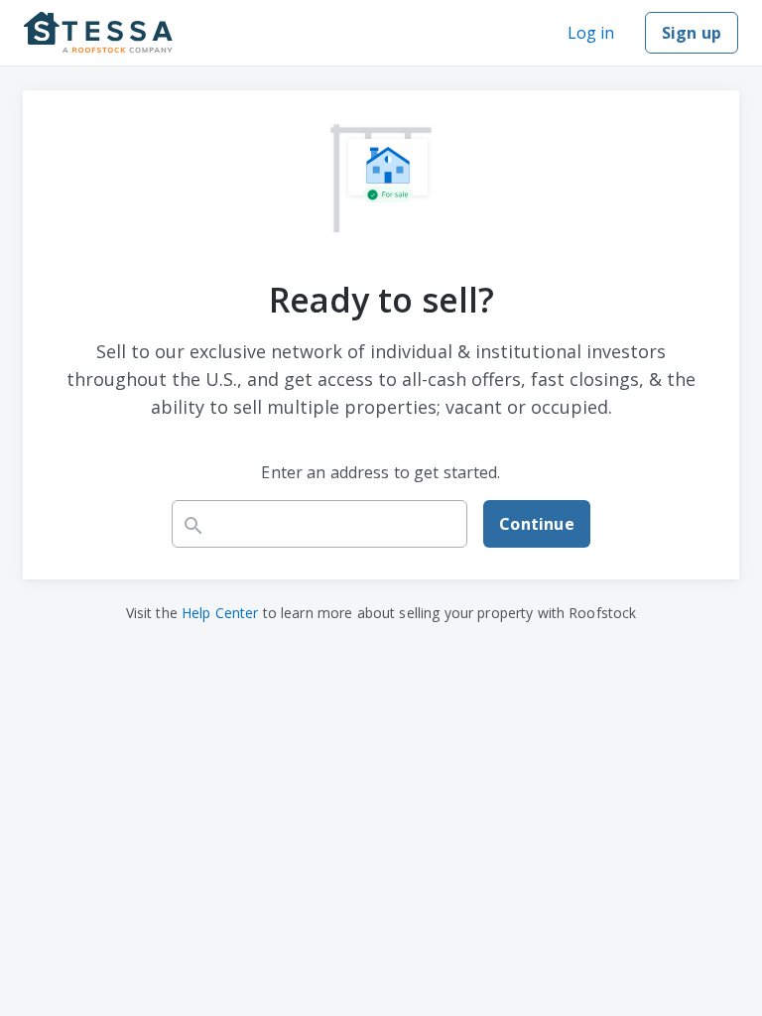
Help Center (220, 612)
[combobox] (319, 524)
